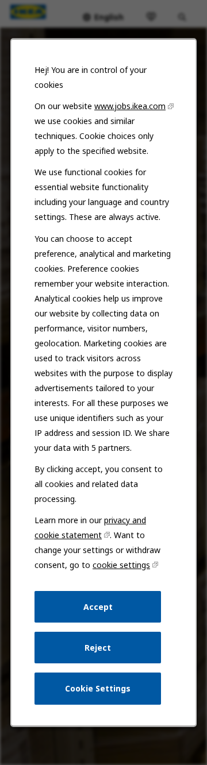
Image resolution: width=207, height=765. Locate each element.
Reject (98, 647)
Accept (98, 606)
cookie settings (121, 564)
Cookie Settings (98, 688)
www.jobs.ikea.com (130, 106)
